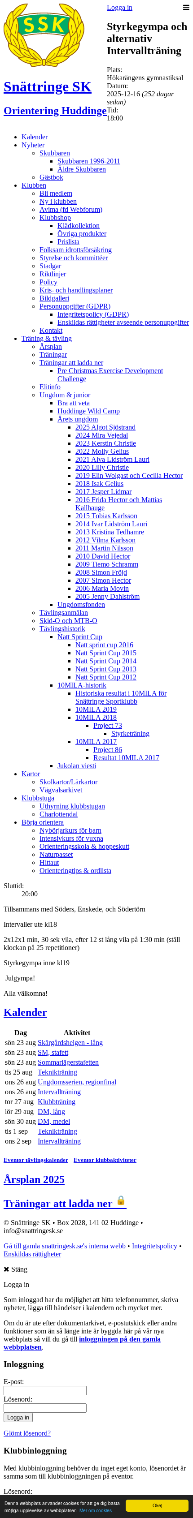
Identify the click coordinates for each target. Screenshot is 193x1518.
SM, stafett (53, 1052)
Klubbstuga (38, 798)
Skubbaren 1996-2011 (88, 161)
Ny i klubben (58, 201)
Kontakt (50, 330)
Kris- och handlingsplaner (76, 290)
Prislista (68, 241)
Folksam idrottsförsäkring (75, 250)
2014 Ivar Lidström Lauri (111, 524)
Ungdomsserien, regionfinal (77, 1082)
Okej (157, 1505)
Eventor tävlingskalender (36, 1160)
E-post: (14, 1381)
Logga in (119, 7)
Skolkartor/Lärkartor (68, 782)
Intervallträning (59, 1092)
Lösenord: (18, 1399)
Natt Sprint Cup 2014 (105, 661)
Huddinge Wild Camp (88, 411)
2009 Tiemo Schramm (106, 564)
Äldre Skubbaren (81, 169)
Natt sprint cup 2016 (104, 645)
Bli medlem (55, 193)
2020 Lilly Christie (102, 467)
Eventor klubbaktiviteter (105, 1160)
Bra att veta (73, 403)
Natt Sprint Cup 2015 (105, 653)
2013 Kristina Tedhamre (109, 532)
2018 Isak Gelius (99, 483)
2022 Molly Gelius (102, 451)
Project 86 (107, 749)
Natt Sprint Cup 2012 (105, 677)
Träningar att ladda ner (71, 362)
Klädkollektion (78, 225)
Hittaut (49, 862)
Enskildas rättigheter (32, 1254)
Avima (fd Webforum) (70, 209)
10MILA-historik (81, 685)
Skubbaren (54, 153)
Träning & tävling (47, 338)
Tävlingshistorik (62, 628)
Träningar (53, 354)
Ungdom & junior (64, 395)
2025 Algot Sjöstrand (105, 427)
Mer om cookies (95, 1510)
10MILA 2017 (96, 741)
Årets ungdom (77, 419)
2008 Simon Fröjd (101, 572)
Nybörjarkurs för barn (70, 830)
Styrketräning (130, 733)
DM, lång (51, 1111)
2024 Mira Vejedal (101, 435)
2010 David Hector (102, 556)
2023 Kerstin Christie (105, 443)
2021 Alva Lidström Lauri (112, 459)
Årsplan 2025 (34, 1179)
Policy (48, 282)
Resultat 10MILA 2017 (126, 757)
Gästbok (51, 177)
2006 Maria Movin (102, 588)
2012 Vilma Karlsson (105, 540)
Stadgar (50, 266)
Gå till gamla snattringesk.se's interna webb (65, 1246)
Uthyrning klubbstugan (72, 806)
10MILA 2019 (96, 709)
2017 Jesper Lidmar (103, 491)
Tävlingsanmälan (63, 612)
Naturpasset (56, 854)
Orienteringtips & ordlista (75, 870)
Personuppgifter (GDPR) (74, 306)
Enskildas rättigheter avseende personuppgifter (123, 322)
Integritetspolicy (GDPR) (93, 314)
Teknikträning (57, 1072)
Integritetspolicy (154, 1246)
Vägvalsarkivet (60, 790)
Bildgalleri (54, 298)
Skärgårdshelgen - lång (70, 1042)
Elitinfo (50, 387)
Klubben (34, 185)
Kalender (35, 137)
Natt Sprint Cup (79, 637)
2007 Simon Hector (103, 580)
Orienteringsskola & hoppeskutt (84, 846)
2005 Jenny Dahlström (107, 596)
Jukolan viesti (76, 766)
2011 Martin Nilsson (104, 548)
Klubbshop (55, 217)
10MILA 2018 (96, 717)
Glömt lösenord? (27, 1433)
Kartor (31, 774)
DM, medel (54, 1121)
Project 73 (107, 725)
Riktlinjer (52, 274)
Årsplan (50, 346)
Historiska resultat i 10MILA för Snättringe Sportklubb (121, 697)
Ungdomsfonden (81, 604)
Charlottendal (58, 814)
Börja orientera (43, 822)
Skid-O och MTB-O (68, 620)
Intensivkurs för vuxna (71, 838)
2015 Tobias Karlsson (106, 516)
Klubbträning (56, 1101)
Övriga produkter (81, 233)
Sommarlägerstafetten (68, 1062)
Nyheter (33, 145)
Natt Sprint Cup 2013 (105, 669)
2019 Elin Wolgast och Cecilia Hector (129, 475)
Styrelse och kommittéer (73, 258)
